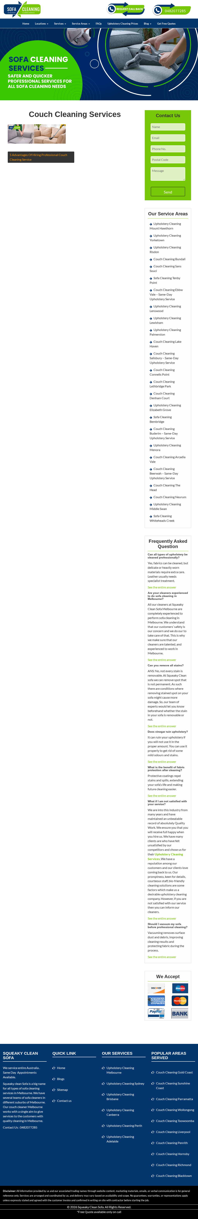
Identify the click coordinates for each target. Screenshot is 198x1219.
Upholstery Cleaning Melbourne (120, 1070)
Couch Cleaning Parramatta (174, 1099)
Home (25, 23)
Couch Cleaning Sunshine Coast (173, 1085)
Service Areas (80, 23)
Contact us (64, 1100)
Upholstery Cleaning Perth (124, 1125)
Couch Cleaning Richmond (173, 1165)
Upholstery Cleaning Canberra (120, 1112)
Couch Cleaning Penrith (172, 1143)
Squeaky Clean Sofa (91, 1207)
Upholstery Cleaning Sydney (125, 1083)
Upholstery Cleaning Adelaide (120, 1139)
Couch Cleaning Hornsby (172, 1154)
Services (59, 23)
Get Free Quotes (166, 23)
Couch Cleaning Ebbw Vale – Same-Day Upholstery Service (166, 294)
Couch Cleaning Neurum (170, 497)
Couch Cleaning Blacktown (174, 1175)
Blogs (60, 1079)
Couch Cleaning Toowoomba (175, 1121)
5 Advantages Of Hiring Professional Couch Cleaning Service (38, 157)
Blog (146, 23)
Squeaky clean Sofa (15, 1083)
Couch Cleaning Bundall (169, 259)
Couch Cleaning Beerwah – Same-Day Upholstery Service (164, 473)
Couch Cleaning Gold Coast (174, 1072)
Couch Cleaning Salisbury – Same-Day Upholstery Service (164, 357)
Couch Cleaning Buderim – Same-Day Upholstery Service (164, 433)
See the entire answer (162, 587)
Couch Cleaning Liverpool (173, 1132)
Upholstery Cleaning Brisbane (120, 1096)
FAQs (99, 23)
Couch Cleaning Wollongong (175, 1110)
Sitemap (62, 1089)
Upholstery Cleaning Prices (123, 23)
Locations (40, 23)
